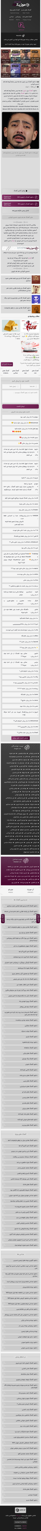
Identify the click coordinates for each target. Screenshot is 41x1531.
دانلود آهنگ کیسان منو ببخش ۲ (27, 1404)
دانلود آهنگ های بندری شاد (28, 1075)
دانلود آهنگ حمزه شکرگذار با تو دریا (26, 1432)
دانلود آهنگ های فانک (30, 1184)
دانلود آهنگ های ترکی (30, 1053)
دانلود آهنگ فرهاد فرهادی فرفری (26, 1380)
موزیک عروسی (32, 1495)
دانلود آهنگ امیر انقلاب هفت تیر (27, 985)
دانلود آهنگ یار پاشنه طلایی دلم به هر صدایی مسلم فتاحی (20, 912)
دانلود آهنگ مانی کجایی (29, 1368)
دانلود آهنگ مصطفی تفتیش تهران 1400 (24, 1443)
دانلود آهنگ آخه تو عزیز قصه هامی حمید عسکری (22, 906)
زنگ (13, 241)
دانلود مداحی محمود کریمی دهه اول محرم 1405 (22, 1298)
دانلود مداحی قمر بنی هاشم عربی (26, 1309)
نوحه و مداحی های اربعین (29, 1331)
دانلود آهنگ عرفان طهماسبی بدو (27, 1218)
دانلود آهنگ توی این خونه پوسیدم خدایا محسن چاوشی (22, 1460)
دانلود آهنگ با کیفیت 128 (26, 204)
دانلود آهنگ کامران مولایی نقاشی (26, 1421)
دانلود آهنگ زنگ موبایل (29, 1059)
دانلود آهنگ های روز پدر (29, 1125)
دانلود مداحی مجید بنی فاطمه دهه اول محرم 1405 (21, 1293)
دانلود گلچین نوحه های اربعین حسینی (25, 1260)
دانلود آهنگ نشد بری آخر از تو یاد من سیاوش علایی (21, 990)
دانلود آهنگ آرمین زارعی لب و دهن (26, 1212)
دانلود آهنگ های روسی (29, 1097)
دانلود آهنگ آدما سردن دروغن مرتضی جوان (23, 1448)
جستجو (21, 29)
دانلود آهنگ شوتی (31, 1064)
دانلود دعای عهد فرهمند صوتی (27, 1337)
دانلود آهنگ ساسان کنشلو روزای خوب (25, 1437)
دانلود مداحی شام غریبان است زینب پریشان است (22, 1282)
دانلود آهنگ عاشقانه (30, 1048)
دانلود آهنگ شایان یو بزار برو (28, 933)
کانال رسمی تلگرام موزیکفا (20, 211)
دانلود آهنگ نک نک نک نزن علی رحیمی (25, 979)
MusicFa (18, 36)
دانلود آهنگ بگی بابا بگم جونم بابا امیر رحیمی (22, 996)
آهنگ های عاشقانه (5, 372)
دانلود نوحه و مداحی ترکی (29, 1320)
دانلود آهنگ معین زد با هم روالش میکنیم (24, 1201)
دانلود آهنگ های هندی (29, 1103)
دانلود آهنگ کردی (31, 1037)
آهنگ (26, 87)
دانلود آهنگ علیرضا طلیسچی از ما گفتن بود (23, 1190)
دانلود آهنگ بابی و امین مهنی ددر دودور (24, 1151)
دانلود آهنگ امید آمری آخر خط (28, 952)
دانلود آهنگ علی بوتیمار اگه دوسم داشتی (24, 1179)
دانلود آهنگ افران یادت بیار (28, 1426)
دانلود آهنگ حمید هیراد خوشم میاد (26, 1245)
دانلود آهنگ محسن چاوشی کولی (27, 1223)
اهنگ (22, 93)
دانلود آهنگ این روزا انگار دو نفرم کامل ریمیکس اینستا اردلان (22, 939)
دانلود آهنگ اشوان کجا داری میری (26, 1363)
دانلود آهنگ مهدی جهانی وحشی (27, 1398)
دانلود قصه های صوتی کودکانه (27, 1120)
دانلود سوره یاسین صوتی (29, 1348)
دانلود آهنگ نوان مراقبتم (29, 1374)
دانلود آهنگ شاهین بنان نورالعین (26, 1415)
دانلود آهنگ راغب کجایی (29, 1410)
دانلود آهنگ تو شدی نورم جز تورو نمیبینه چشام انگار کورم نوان (20, 1386)
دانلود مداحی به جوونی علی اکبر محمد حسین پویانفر (21, 1315)
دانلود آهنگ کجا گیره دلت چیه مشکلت (25, 957)
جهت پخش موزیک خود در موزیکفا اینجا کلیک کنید (20, 44)
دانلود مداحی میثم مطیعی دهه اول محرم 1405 (22, 1304)
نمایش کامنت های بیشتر (20, 738)
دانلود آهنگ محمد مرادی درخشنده (26, 1020)
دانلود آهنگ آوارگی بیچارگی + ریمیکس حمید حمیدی (21, 963)
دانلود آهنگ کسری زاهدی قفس (27, 1173)
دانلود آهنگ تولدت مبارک (29, 1031)
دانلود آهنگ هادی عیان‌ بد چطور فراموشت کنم (22, 927)
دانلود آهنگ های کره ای (29, 1092)
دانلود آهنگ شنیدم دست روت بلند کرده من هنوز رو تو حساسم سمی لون (21, 1013)
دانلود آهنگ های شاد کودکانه (27, 1114)
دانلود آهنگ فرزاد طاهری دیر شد (27, 1162)
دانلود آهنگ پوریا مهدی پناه (28, 1001)
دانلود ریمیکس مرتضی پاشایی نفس (26, 1467)
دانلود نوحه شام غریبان (30, 1287)
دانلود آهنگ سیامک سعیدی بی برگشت (25, 1157)
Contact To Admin (20, 1522)
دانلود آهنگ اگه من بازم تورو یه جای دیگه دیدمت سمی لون (21, 920)
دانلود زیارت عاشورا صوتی (29, 1342)
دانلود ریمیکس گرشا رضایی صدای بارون (24, 1484)
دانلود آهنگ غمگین (31, 1026)
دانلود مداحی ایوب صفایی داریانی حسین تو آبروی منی (21, 1267)
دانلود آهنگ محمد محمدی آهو (27, 1454)
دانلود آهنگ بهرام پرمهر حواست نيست (25, 1478)
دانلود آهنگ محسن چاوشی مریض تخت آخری (23, 1234)
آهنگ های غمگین (15, 372)
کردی (30, 258)
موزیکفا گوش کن (7, 364)
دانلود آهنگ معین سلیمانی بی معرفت (25, 1473)
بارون (24, 91)
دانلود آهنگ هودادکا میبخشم (27, 968)
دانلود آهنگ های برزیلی (29, 1108)
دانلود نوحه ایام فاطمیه (29, 1042)
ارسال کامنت (20, 406)
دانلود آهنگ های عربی (30, 1081)
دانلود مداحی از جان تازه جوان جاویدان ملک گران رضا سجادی (21, 1275)
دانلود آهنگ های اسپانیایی (28, 1086)
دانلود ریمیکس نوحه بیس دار (28, 1326)
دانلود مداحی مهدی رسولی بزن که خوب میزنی (23, 1195)
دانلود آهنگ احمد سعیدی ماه (28, 1393)
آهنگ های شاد (35, 372)
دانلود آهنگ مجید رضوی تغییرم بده (26, 1207)
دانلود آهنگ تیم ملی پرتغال (28, 1007)
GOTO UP (22, 1510)
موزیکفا (20, 4)
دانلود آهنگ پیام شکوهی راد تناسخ (26, 1229)
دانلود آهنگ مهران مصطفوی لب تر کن (25, 946)
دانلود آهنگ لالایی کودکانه (28, 1070)
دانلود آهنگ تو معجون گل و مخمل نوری (24, 974)
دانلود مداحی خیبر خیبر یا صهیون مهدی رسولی (22, 1240)
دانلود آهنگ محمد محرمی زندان (27, 1168)
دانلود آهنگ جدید (31, 1500)
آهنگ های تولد (25, 372)
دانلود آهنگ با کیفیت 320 (25, 197)
